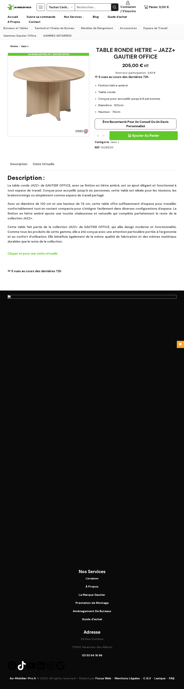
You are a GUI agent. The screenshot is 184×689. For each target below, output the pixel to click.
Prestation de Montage (92, 603)
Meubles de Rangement (97, 28)
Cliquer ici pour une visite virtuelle (33, 253)
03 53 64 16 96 (92, 655)
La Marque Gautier (92, 595)
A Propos (14, 22)
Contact (34, 22)
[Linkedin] (41, 665)
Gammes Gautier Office (19, 36)
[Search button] (114, 7)
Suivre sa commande (41, 17)
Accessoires (128, 28)
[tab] (19, 164)
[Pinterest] (12, 665)
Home (14, 46)
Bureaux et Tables (15, 28)
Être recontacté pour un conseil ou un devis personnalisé (136, 124)
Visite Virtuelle (43, 164)
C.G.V (147, 678)
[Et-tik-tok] (21, 665)
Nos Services (73, 17)
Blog (96, 17)
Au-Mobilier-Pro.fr (23, 678)
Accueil (13, 17)
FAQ (171, 678)
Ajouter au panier (145, 135)
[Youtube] (31, 665)
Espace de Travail (155, 28)
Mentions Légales (127, 678)
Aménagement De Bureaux (92, 611)
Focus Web (103, 678)
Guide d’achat (117, 17)
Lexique (159, 678)
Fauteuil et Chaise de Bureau (54, 28)
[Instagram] (50, 665)
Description (18, 164)
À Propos (92, 586)
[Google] (60, 665)
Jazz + (25, 46)
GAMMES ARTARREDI (57, 36)
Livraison (92, 578)
